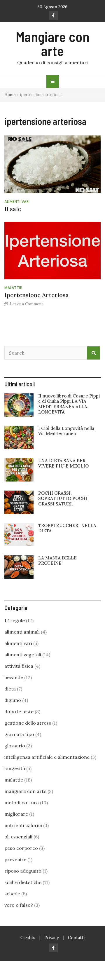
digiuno (12, 700)
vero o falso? (18, 905)
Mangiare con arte (53, 43)
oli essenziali (18, 837)
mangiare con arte (25, 791)
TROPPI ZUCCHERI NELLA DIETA (67, 528)
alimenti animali (22, 632)
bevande (13, 677)
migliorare (16, 814)
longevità (14, 768)
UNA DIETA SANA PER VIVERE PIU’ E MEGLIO (63, 463)
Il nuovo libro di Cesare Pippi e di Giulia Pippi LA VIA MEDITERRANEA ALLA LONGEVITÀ (69, 404)
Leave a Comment (26, 303)
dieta (10, 689)
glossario (14, 746)
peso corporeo (21, 848)
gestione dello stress (27, 723)
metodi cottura (21, 802)
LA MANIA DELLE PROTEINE (57, 560)
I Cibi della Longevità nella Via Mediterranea (66, 430)
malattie (13, 287)
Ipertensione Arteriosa (36, 295)
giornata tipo (19, 734)
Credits (27, 937)
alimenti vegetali (22, 654)
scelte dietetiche (22, 882)
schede (12, 894)
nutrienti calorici (23, 825)
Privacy (51, 937)
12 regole (14, 620)
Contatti (76, 937)
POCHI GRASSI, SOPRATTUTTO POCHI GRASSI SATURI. (62, 498)
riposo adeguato (22, 871)
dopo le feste (19, 711)
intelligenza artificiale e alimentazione (47, 757)
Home (9, 94)
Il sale (12, 208)
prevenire (15, 859)
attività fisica (18, 666)
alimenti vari (17, 201)
